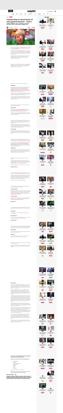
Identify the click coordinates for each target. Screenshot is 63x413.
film (50, 323)
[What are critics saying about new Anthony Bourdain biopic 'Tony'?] (50, 316)
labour (28, 377)
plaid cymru (8, 378)
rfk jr (50, 60)
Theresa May (23, 47)
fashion (42, 231)
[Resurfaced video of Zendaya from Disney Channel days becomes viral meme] (42, 373)
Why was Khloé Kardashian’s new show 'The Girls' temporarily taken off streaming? (51, 92)
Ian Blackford (20, 110)
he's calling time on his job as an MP (18, 199)
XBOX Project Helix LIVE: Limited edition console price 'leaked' (42, 116)
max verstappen (50, 277)
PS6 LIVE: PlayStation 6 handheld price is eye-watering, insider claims (50, 104)
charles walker (28, 376)
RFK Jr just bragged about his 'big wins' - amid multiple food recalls (50, 116)
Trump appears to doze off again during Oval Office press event (42, 59)
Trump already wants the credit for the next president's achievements (50, 47)
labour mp (25, 377)
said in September (18, 207)
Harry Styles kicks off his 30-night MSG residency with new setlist (42, 138)
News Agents (28, 90)
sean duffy (42, 72)
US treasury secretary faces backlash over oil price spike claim (42, 345)
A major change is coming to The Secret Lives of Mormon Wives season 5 (51, 162)
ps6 (50, 106)
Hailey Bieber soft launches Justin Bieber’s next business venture (42, 229)
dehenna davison (9, 376)
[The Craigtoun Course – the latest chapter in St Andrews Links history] (50, 236)
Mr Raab (15, 131)
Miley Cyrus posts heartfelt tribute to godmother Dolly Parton (50, 138)
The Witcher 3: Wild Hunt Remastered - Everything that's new (42, 208)
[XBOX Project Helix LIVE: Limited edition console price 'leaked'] (42, 111)
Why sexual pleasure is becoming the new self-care (50, 333)
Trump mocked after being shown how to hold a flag (42, 92)
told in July (21, 212)
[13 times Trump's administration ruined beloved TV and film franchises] (42, 99)
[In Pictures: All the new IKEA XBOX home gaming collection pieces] (50, 203)
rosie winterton (8, 377)
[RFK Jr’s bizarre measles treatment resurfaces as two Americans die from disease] (42, 144)
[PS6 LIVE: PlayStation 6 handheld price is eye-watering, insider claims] (50, 99)
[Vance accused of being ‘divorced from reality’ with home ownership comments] (50, 406)
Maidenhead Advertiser (21, 50)
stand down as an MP (24, 48)
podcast (12, 91)
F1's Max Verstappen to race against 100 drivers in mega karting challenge (50, 275)
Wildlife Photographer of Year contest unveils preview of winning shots (42, 253)
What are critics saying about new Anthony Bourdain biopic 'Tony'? (51, 321)
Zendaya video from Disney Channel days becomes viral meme (42, 378)
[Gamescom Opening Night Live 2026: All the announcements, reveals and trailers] (42, 328)
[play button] (20, 37)
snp (21, 378)
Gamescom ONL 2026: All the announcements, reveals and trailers (42, 333)
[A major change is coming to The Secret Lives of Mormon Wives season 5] (50, 157)
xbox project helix (42, 118)
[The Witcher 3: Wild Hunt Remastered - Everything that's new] (42, 203)
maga (50, 152)
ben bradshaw (17, 376)
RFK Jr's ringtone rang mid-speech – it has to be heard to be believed (51, 59)
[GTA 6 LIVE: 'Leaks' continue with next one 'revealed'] (50, 20)
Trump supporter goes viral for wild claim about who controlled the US (51, 150)
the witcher (42, 210)
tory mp (30, 377)
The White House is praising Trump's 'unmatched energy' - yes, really (51, 253)
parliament (11, 378)
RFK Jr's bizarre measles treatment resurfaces (42, 149)
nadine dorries (13, 376)
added (13, 55)
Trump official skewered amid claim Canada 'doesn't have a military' (42, 70)
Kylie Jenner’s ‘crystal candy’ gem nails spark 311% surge (50, 184)
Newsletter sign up (51, 11)
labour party (21, 377)
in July (25, 212)
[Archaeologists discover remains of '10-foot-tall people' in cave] (42, 316)
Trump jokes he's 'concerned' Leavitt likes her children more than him (42, 47)
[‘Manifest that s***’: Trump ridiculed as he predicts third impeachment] (50, 294)
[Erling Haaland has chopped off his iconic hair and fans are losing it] (42, 294)
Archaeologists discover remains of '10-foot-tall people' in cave (42, 321)
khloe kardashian (50, 94)
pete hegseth (50, 368)
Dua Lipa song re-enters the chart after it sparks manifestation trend (42, 275)
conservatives (12, 377)
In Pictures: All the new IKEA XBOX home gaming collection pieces (50, 208)
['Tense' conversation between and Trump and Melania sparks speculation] (50, 65)
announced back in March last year (15, 193)
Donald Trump (50, 231)
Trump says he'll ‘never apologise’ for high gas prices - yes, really (50, 229)
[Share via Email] (34, 27)
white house (42, 106)
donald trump (42, 60)
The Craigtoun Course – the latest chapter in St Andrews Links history (50, 241)
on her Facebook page (20, 173)
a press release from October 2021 (16, 160)
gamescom (42, 335)
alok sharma (24, 376)
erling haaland (42, 302)
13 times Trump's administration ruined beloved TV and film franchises (43, 104)
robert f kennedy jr (51, 118)
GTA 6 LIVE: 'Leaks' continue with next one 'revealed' (50, 26)
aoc (50, 392)
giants (42, 323)
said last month (22, 112)
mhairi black (24, 378)
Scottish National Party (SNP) (15, 110)
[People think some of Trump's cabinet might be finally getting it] (50, 340)
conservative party (17, 377)
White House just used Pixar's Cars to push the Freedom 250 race (42, 26)
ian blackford (19, 378)
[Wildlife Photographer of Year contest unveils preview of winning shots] (42, 248)
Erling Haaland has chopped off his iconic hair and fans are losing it (42, 300)
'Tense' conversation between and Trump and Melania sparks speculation (50, 70)
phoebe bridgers (42, 368)
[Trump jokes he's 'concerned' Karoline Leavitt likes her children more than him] (42, 41)
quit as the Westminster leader (22, 109)
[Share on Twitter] (33, 27)
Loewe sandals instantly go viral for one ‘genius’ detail (42, 287)
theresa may (28, 378)
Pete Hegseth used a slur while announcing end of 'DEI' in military (50, 366)
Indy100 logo (31, 11)
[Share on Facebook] (32, 27)
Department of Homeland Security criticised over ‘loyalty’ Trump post (42, 184)
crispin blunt (21, 376)
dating (50, 335)
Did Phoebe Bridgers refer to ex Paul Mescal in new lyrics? (42, 366)
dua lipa (42, 277)
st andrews (51, 243)
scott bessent (42, 347)
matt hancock (15, 378)
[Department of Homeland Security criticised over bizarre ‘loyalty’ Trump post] (42, 178)
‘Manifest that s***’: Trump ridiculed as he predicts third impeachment (51, 300)
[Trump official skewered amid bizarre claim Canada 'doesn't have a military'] (42, 65)
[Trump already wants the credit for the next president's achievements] (50, 41)
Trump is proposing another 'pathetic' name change (42, 162)
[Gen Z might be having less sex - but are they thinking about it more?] (50, 328)
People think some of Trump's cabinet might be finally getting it (51, 345)
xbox (50, 210)
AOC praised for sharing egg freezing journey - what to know (50, 390)
